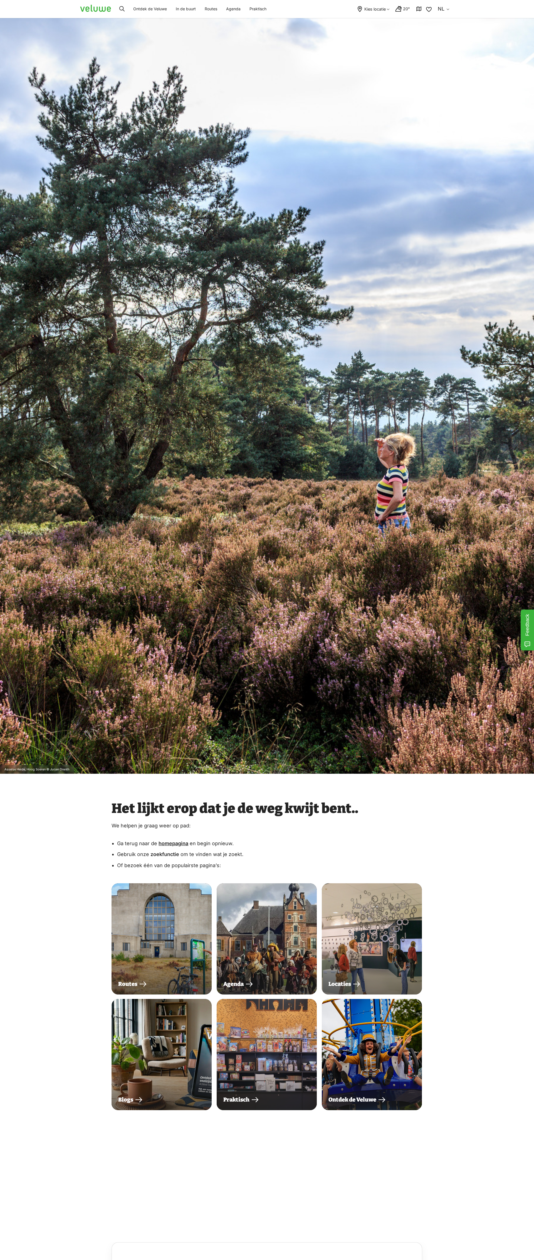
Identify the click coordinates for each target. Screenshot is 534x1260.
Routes (211, 8)
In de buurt (186, 8)
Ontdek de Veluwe (150, 8)
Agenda (233, 8)
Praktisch (257, 8)
